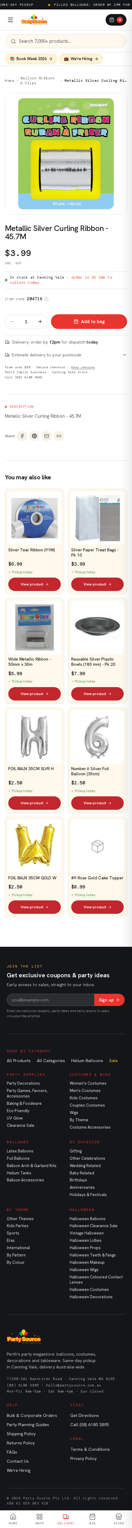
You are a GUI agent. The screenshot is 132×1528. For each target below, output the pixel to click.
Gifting (76, 1151)
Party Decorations (23, 1083)
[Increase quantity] (40, 321)
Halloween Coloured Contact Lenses (96, 1279)
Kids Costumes (84, 1098)
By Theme (79, 1120)
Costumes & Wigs (90, 1074)
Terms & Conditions (90, 1449)
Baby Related (82, 1173)
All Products (19, 1060)
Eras (11, 1240)
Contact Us (18, 1461)
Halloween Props (85, 1247)
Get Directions (84, 1415)
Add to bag (93, 322)
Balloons (18, 1142)
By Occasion (85, 1142)
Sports (13, 1233)
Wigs (74, 1112)
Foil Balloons (18, 1158)
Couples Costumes (87, 1105)
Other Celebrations (87, 1158)
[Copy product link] (59, 436)
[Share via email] (47, 436)
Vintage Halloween (87, 1233)
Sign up (106, 1000)
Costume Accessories (90, 1127)
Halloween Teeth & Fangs (93, 1255)
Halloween (82, 1210)
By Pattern (16, 1255)
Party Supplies (26, 1074)
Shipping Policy (21, 1433)
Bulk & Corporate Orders (32, 1415)
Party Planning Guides (28, 1424)
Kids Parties (18, 1225)
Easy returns (83, 367)
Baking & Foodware (24, 1103)
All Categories (51, 1060)
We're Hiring (18, 1470)
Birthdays (78, 1180)
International (18, 1247)
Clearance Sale (20, 1125)
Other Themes (20, 1218)
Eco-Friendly (18, 1110)
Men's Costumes (85, 1090)
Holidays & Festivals (88, 1194)
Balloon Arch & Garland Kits (31, 1165)
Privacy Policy (83, 1458)
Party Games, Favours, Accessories (27, 1093)
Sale (113, 1060)
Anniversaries (82, 1187)
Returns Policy (21, 1443)
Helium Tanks (19, 1173)
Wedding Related (85, 1165)
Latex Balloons (20, 1151)
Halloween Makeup (87, 1262)
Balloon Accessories (25, 1180)
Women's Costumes (88, 1083)
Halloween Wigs (84, 1269)
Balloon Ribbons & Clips (38, 80)
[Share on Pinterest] (34, 436)
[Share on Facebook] (22, 436)
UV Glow (15, 1118)
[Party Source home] (34, 19)
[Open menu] (10, 20)
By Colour (16, 1262)
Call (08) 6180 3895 (23, 377)
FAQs (12, 1452)
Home (9, 80)
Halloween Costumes (89, 1289)
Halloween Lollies (86, 1240)
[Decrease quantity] (12, 321)
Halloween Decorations (91, 1296)
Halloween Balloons (88, 1218)
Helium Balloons (87, 1060)
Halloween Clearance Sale (94, 1225)
